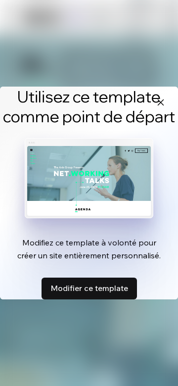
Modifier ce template (89, 288)
